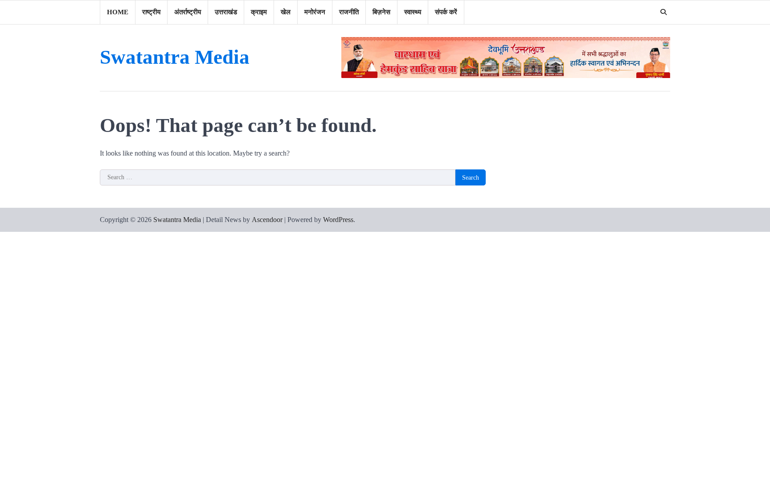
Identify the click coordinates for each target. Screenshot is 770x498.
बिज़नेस (381, 12)
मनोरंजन (314, 12)
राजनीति (349, 12)
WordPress (338, 219)
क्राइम (259, 12)
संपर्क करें (446, 12)
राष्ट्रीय (151, 12)
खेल (286, 12)
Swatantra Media (175, 57)
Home (117, 12)
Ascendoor (267, 219)
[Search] (663, 12)
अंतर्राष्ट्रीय (187, 12)
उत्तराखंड (226, 12)
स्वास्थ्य (412, 12)
